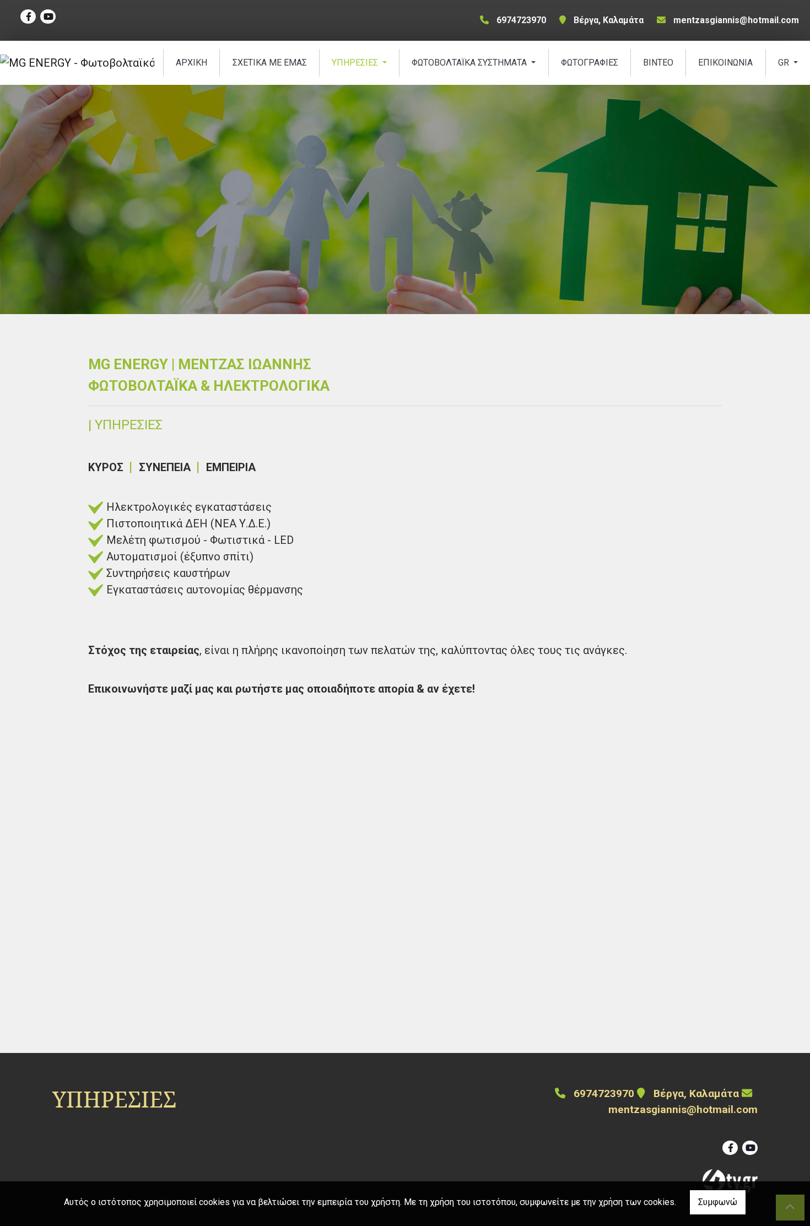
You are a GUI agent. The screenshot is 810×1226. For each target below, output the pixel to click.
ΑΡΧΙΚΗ (191, 62)
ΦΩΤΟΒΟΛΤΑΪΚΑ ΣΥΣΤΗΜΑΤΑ (470, 62)
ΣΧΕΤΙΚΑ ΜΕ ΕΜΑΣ (270, 62)
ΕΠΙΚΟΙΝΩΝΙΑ (725, 62)
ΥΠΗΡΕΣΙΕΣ (356, 62)
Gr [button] (784, 62)
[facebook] (28, 16)
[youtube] (48, 16)
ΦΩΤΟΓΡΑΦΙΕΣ (589, 62)
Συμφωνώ (717, 1202)
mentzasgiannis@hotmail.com (736, 20)
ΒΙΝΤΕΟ (658, 62)
